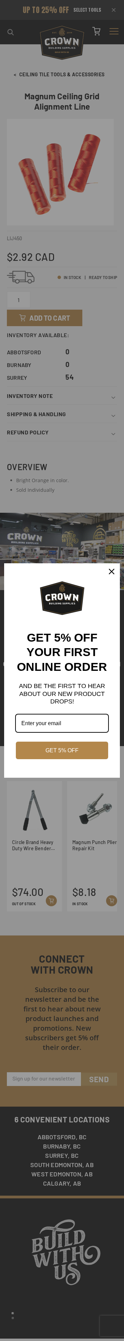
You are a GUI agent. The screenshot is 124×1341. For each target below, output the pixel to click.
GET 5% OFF (62, 750)
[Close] (111, 571)
